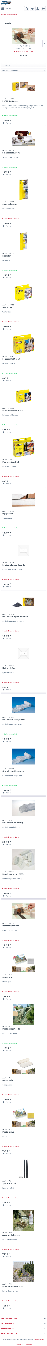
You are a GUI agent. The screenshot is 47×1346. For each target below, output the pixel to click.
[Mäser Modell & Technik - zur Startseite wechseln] (6, 3)
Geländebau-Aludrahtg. (13, 821)
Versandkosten (39, 1339)
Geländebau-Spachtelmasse (15, 615)
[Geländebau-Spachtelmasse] (23, 602)
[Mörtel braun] (23, 1117)
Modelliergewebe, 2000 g (13, 873)
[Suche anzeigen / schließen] (26, 8)
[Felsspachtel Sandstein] (23, 396)
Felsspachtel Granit (11, 358)
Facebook (28, 1344)
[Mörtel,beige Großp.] (23, 1014)
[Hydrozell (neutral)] (23, 36)
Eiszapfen (8, 254)
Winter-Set (8, 306)
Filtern (7, 65)
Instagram (19, 1344)
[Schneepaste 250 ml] (23, 138)
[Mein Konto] (37, 8)
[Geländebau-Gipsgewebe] (23, 705)
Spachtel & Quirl (9, 1182)
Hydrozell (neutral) (23, 47)
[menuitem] (6, 8)
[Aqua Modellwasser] (23, 1220)
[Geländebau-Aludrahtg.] (23, 808)
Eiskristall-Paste (9, 203)
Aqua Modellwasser (11, 1234)
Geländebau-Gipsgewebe (13, 718)
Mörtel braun (8, 1131)
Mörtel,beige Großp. (11, 1027)
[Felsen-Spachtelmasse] (23, 1271)
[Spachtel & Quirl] (23, 1168)
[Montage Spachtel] (23, 447)
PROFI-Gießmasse (10, 100)
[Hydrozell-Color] (23, 653)
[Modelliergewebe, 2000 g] (23, 859)
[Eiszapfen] (23, 241)
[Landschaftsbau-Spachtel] (23, 550)
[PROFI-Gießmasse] (23, 86)
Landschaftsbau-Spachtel (14, 564)
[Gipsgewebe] (23, 499)
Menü (8, 8)
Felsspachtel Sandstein (12, 409)
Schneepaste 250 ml (11, 151)
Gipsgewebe (8, 512)
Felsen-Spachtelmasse (12, 1285)
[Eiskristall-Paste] (23, 189)
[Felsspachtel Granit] (23, 344)
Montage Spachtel (10, 461)
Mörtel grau (7, 976)
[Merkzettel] (32, 8)
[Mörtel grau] (23, 962)
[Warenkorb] (43, 8)
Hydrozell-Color (9, 667)
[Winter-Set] (23, 292)
